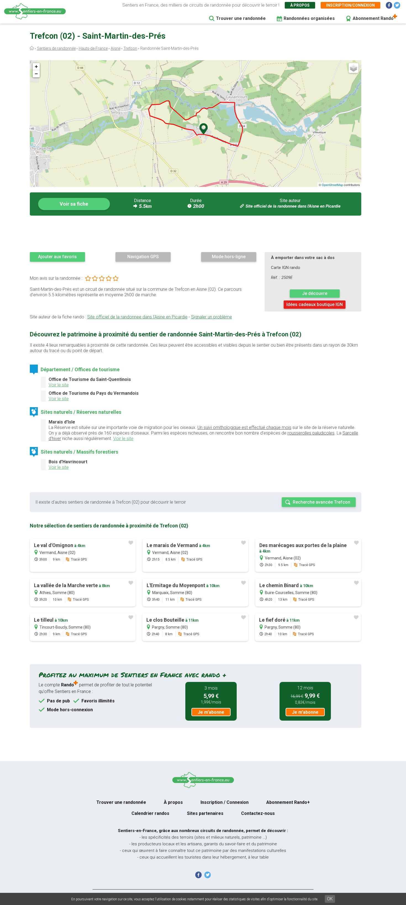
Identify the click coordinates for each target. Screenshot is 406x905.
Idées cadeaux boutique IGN (314, 304)
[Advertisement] (195, 233)
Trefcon (130, 48)
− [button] (36, 74)
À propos (300, 5)
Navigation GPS (143, 256)
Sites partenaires (205, 813)
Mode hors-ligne (229, 256)
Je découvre (314, 293)
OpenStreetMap (332, 184)
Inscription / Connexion (225, 802)
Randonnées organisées (309, 18)
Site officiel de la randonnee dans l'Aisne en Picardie (293, 206)
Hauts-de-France (93, 48)
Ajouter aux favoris (57, 256)
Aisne (115, 48)
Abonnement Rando (373, 18)
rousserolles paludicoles (311, 433)
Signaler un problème (211, 317)
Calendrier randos (150, 813)
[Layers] (353, 68)
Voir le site (59, 385)
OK (330, 898)
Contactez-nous (258, 813)
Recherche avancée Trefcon (321, 502)
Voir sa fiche (74, 204)
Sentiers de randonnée (56, 48)
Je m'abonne (211, 712)
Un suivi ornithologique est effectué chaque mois (244, 427)
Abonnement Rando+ (288, 802)
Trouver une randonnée (241, 18)
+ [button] (36, 66)
